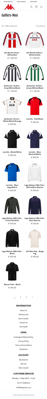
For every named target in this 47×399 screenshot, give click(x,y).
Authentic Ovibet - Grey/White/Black (12, 87)
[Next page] (32, 297)
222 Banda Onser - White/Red (12, 54)
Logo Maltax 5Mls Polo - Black (12, 252)
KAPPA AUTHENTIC (21, 1)
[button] (41, 6)
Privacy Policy (23, 341)
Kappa (20, 395)
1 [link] (14, 297)
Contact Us (23, 322)
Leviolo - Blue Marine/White (35, 153)
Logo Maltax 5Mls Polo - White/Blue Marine (34, 186)
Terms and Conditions (23, 345)
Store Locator (23, 318)
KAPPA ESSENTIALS (8, 1)
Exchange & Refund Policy (23, 337)
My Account (23, 360)
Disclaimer (24, 349)
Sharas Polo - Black (12, 284)
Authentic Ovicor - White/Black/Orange (12, 120)
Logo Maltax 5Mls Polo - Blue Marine (34, 219)
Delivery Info (23, 314)
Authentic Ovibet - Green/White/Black (34, 87)
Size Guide (23, 326)
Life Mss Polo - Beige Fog (35, 252)
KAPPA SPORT (33, 1)
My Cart (23, 364)
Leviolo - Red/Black (34, 119)
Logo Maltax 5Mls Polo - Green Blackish (12, 219)
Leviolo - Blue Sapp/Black (12, 186)
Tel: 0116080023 (23, 383)
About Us (23, 310)
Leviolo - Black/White (12, 152)
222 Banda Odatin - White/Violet (34, 54)
